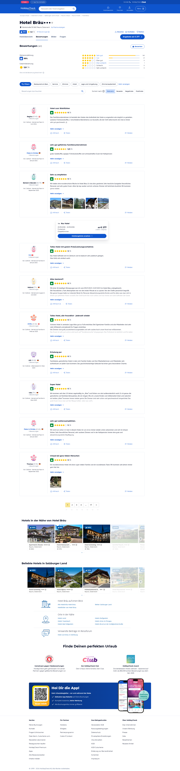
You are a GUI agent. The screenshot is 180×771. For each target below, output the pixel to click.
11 (66, 510)
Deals (24, 2)
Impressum (95, 759)
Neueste (119, 91)
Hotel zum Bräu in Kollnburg (68, 635)
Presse (124, 732)
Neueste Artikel (128, 744)
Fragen (63, 37)
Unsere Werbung (128, 729)
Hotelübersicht (26, 37)
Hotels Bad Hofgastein (65, 624)
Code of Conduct (66, 736)
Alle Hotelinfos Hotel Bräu (67, 605)
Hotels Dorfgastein (101, 618)
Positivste (139, 91)
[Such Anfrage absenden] (73, 8)
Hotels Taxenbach (64, 621)
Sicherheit (95, 755)
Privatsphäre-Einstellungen (101, 736)
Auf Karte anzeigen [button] (58, 27)
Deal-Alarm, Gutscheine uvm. (39, 736)
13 (77, 510)
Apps (31, 751)
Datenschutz (96, 732)
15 (87, 510)
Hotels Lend (62, 618)
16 (92, 510)
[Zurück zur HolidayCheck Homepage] (28, 8)
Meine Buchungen (35, 725)
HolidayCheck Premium (37, 747)
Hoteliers (63, 725)
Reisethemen (127, 740)
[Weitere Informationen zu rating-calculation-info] (43, 73)
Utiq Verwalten (96, 740)
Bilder (53, 37)
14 (82, 510)
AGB (93, 744)
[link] (108, 8)
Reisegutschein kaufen (37, 744)
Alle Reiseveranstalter (37, 755)
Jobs (124, 736)
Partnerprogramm (67, 732)
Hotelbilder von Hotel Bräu (67, 607)
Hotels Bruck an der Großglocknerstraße (109, 624)
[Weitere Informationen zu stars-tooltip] (52, 23)
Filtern (26, 84)
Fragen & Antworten (36, 732)
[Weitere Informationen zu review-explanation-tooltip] (49, 32)
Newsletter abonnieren (37, 740)
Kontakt (126, 2)
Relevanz (110, 91)
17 (91, 505)
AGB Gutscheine (97, 747)
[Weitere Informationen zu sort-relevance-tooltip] (103, 91)
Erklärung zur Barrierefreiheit (102, 751)
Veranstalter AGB (97, 725)
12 (71, 510)
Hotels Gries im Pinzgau (103, 621)
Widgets (63, 729)
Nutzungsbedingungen (99, 729)
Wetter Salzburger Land (103, 605)
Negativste (129, 91)
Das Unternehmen (129, 725)
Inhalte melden (34, 759)
